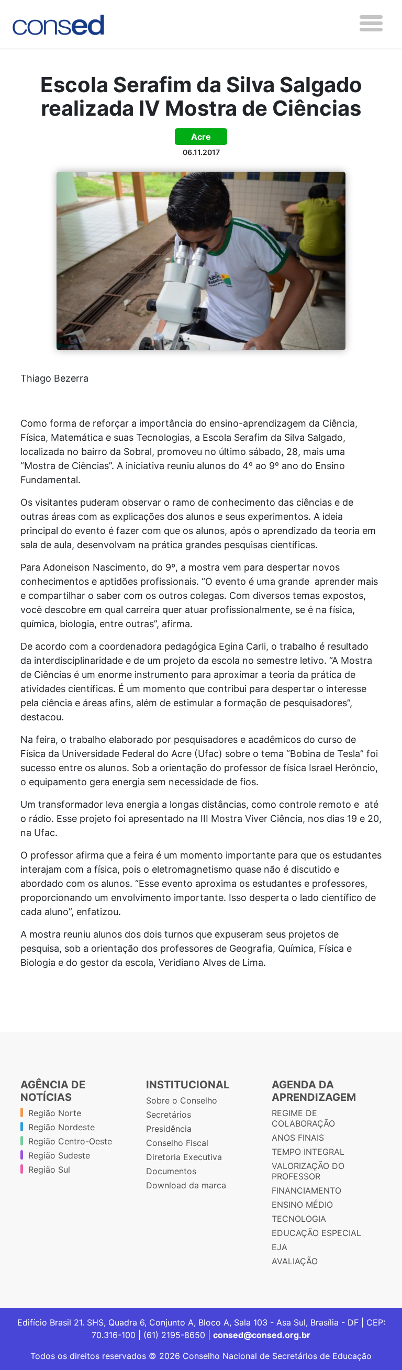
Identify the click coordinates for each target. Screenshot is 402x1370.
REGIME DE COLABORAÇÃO (303, 1118)
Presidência (169, 1128)
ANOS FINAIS (298, 1137)
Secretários (168, 1114)
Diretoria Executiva (184, 1157)
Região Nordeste (61, 1127)
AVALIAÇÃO (295, 1261)
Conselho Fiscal (177, 1143)
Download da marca (186, 1185)
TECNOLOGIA (299, 1218)
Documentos (171, 1171)
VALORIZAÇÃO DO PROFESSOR (308, 1171)
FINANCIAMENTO (306, 1190)
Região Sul (49, 1169)
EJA (279, 1247)
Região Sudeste (59, 1155)
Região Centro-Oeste (70, 1141)
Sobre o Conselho (181, 1100)
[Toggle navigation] (371, 23)
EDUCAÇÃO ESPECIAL (316, 1233)
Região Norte (54, 1113)
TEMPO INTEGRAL (308, 1151)
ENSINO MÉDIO (302, 1204)
